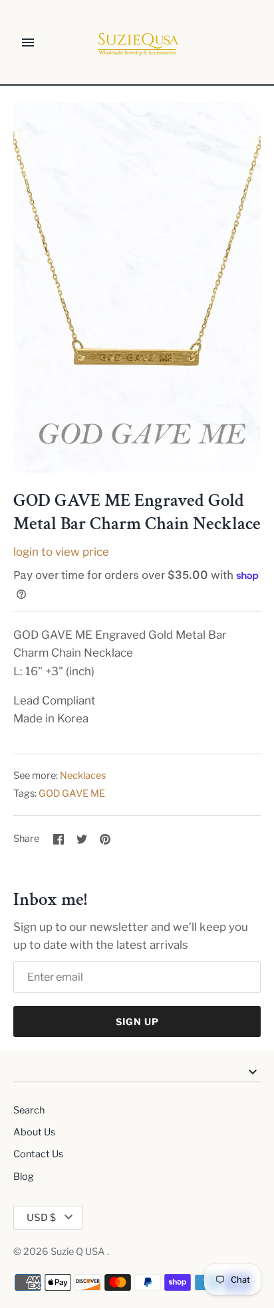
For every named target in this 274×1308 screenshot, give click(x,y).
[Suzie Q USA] (137, 42)
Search (29, 1110)
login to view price (61, 551)
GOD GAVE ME (72, 793)
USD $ (41, 1218)
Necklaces (83, 775)
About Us (34, 1132)
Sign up (137, 1021)
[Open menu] (28, 42)
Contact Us (38, 1154)
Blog (23, 1177)
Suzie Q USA (79, 1252)
